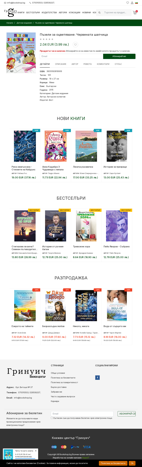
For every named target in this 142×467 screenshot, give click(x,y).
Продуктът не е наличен (52, 51)
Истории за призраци (115, 166)
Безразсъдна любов (53, 326)
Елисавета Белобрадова (29, 253)
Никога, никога (81, 326)
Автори (63, 12)
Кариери (55, 401)
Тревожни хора (81, 246)
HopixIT (85, 457)
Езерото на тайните (22, 326)
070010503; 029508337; (43, 3)
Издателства (49, 12)
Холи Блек (21, 333)
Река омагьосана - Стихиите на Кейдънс (23, 168)
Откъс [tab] (118, 64)
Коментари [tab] (103, 64)
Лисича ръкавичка (83, 166)
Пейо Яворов (115, 253)
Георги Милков (54, 253)
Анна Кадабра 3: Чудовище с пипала (53, 168)
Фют (51, 100)
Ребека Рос (22, 173)
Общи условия (58, 373)
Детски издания (60, 93)
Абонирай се (127, 414)
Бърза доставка (58, 387)
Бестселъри (33, 12)
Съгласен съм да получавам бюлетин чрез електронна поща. (82, 418)
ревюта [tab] (87, 64)
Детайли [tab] (45, 64)
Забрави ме (56, 392)
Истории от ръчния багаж (52, 248)
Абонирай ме (119, 56)
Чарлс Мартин (115, 333)
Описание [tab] (60, 64)
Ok (132, 463)
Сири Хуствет (115, 173)
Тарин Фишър (98, 333)
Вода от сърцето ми (115, 326)
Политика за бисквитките (63, 378)
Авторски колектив (56, 96)
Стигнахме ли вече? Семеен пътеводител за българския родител (24, 248)
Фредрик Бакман (86, 253)
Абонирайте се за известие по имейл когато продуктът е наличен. (98, 51)
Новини (86, 12)
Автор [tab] (75, 64)
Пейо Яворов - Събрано (117, 246)
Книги (21, 12)
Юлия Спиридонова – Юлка (91, 173)
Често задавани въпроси (63, 396)
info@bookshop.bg (16, 3)
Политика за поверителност (64, 382)
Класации (74, 12)
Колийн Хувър (86, 333)
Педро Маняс (53, 173)
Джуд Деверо (54, 333)
